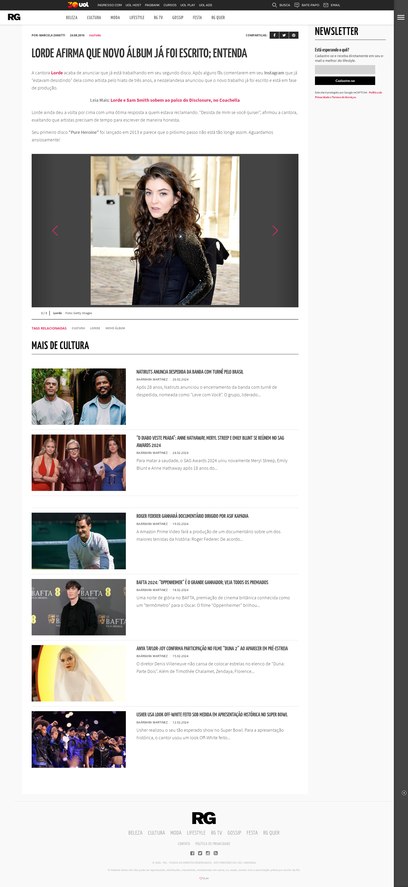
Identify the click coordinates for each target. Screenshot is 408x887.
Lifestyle (137, 18)
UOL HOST (133, 5)
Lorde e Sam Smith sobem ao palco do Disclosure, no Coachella (175, 100)
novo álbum (115, 328)
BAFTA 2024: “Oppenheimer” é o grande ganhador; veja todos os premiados (202, 582)
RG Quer (218, 18)
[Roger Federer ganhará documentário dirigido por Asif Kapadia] (79, 567)
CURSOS (170, 5)
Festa (197, 18)
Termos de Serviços (344, 97)
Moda (115, 18)
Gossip (177, 18)
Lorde (57, 73)
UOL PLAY (187, 5)
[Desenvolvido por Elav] (204, 880)
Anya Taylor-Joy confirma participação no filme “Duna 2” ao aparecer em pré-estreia (212, 648)
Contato (184, 844)
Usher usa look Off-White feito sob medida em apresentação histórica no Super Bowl (212, 715)
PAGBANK (152, 5)
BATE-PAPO (310, 5)
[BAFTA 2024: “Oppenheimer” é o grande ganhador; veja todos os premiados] (79, 634)
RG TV (158, 18)
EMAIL (335, 5)
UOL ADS (205, 5)
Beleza (72, 18)
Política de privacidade (213, 844)
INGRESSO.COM (110, 5)
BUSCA (285, 5)
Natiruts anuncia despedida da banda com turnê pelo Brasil (189, 372)
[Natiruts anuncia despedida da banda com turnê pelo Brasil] (79, 423)
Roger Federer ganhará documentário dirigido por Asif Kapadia (192, 516)
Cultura (94, 18)
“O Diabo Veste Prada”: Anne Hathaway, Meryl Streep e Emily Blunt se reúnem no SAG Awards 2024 (210, 441)
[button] (286, 230)
